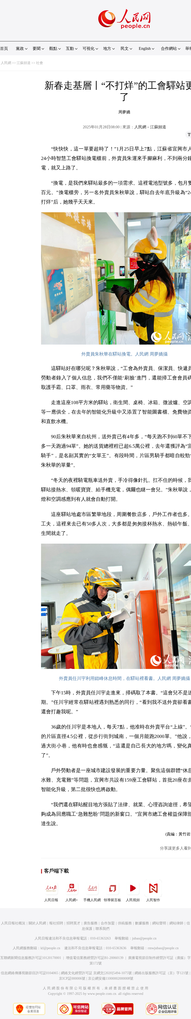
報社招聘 (56, 923)
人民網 (6, 63)
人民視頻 (133, 900)
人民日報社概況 (13, 923)
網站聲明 (159, 923)
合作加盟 (108, 923)
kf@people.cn (50, 948)
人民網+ (71, 900)
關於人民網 (37, 923)
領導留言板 (112, 900)
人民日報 (51, 900)
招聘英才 (73, 923)
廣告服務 (90, 923)
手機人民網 (92, 900)
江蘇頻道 (24, 63)
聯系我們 (102, 929)
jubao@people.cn (144, 938)
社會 (39, 63)
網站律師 (176, 923)
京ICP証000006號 (72, 978)
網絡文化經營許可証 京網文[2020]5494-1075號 (96, 973)
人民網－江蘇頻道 (150, 127)
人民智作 (153, 900)
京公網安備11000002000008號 (110, 978)
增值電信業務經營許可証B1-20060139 (94, 958)
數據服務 (142, 923)
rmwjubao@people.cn (163, 948)
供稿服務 (125, 923)
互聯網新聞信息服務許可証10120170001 (30, 958)
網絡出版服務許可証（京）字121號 (162, 973)
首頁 (4, 48)
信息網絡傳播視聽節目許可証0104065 (29, 973)
